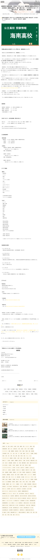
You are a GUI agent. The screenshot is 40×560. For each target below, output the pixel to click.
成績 (29, 451)
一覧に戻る (20, 380)
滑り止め (17, 479)
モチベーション (27, 477)
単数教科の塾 (33, 505)
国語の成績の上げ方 (5, 507)
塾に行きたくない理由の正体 (22, 498)
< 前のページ (4, 380)
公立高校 (2, 376)
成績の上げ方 (34, 484)
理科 (3, 514)
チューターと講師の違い (19, 502)
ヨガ (17, 462)
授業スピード (4, 460)
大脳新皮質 (6, 472)
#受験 (8, 389)
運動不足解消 (24, 462)
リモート (13, 484)
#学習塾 (23, 396)
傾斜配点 (35, 453)
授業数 (33, 458)
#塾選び (23, 394)
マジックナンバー (5, 451)
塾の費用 (19, 491)
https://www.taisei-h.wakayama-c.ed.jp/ (13, 300)
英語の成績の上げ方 (16, 507)
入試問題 (13, 479)
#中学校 (6, 391)
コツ (18, 453)
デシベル (12, 477)
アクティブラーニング (5, 458)
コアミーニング (27, 479)
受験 (8, 448)
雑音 (9, 477)
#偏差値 (29, 389)
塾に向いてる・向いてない (13, 491)
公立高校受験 (4, 453)
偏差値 (21, 446)
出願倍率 (12, 460)
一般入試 (13, 465)
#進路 (17, 389)
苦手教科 (15, 458)
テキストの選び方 (9, 486)
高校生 (22, 448)
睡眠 (9, 451)
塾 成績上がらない (16, 500)
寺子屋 (30, 481)
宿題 (18, 455)
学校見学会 (4, 474)
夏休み (21, 481)
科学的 (25, 474)
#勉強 (32, 394)
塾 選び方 (27, 500)
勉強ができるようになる (33, 462)
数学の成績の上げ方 (22, 505)
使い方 (3, 481)
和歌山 (31, 446)
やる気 (28, 448)
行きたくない (17, 514)
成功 (13, 453)
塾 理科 (21, 507)
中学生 (8, 514)
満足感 (3, 479)
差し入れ (14, 493)
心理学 (18, 458)
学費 (11, 455)
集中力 (25, 458)
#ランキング (5, 394)
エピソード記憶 (19, 472)
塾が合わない (29, 498)
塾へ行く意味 (29, 488)
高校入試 (12, 474)
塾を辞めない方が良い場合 (32, 495)
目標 (8, 453)
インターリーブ (30, 474)
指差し (21, 458)
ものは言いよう (32, 467)
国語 (33, 512)
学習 (15, 474)
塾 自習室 (4, 512)
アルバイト (21, 484)
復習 (16, 455)
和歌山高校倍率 (4, 448)
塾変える (12, 446)
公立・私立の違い (5, 465)
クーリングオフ (30, 486)
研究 (20, 479)
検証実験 (22, 474)
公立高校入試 (15, 448)
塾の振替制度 (22, 500)
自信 (35, 477)
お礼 (17, 493)
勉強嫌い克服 (32, 460)
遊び (36, 460)
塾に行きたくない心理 (13, 498)
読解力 (28, 458)
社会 (5, 514)
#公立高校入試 (29, 391)
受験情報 (16, 460)
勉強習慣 (7, 484)
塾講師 (25, 484)
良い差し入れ (27, 493)
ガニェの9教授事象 (8, 481)
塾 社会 (32, 507)
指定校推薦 (10, 462)
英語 (36, 512)
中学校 (20, 451)
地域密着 (3, 484)
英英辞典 (35, 479)
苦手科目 (26, 465)
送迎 (10, 484)
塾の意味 (9, 488)
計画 (31, 470)
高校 (23, 446)
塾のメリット (4, 488)
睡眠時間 (12, 451)
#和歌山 (35, 394)
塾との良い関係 (21, 493)
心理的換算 (13, 470)
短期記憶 (14, 472)
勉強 (18, 446)
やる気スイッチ (18, 470)
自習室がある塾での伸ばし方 (30, 510)
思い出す (6, 462)
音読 (24, 455)
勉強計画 (23, 470)
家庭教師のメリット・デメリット (7, 493)
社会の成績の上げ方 (5, 510)
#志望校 (23, 391)
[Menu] (38, 1)
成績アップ (5, 414)
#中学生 (25, 389)
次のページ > (36, 380)
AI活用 (21, 486)
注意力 (28, 462)
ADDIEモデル (22, 467)
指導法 (30, 465)
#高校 (34, 391)
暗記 (11, 514)
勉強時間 (32, 448)
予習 (13, 455)
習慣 (33, 446)
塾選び (15, 446)
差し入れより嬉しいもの (5, 495)
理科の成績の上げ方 (26, 507)
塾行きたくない (34, 498)
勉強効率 (3, 477)
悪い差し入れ (32, 493)
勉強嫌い (4, 412)
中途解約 (35, 486)
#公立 (5, 389)
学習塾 (27, 451)
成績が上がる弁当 (26, 502)
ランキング (27, 446)
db (15, 477)
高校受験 (4, 406)
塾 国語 (10, 507)
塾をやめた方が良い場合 (23, 495)
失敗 (16, 453)
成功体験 (14, 462)
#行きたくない (14, 394)
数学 (31, 512)
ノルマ (11, 453)
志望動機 (17, 484)
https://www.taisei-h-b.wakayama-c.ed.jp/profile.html (15, 306)
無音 (7, 477)
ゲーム (27, 455)
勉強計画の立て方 (28, 472)
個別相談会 (8, 474)
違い (30, 458)
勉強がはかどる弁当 (5, 505)
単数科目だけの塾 (11, 505)
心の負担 (13, 467)
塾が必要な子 (24, 488)
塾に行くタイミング (5, 491)
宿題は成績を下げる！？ (14, 512)
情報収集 (34, 474)
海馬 (3, 472)
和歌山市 (3, 446)
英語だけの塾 (28, 505)
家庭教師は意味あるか (25, 491)
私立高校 (10, 465)
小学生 (25, 448)
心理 (3, 462)
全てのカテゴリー (6, 404)
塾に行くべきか (13, 488)
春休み (27, 481)
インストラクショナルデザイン (6, 467)
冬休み (24, 481)
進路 (13, 514)
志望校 (23, 451)
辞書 (23, 479)
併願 (23, 465)
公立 (11, 448)
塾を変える (20, 460)
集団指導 (11, 458)
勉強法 (24, 453)
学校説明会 (34, 472)
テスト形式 (17, 467)
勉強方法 (28, 512)
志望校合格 (16, 451)
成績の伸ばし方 (22, 510)
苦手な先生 (27, 460)
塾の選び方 (4, 486)
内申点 (21, 455)
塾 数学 (17, 505)
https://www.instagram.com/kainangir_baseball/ (9, 88)
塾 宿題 (8, 512)
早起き (3, 455)
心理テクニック (4, 470)
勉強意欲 (10, 479)
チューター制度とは (11, 502)
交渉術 (34, 470)
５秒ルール (27, 453)
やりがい (32, 477)
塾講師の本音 (17, 495)
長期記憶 (10, 472)
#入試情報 (12, 389)
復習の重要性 (29, 484)
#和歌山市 (17, 396)
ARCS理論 (22, 477)
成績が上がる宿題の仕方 (22, 512)
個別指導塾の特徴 (5, 502)
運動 (20, 462)
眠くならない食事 (32, 502)
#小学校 (10, 391)
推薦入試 (17, 465)
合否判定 (9, 470)
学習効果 (13, 481)
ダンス (30, 455)
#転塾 (19, 394)
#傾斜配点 (21, 389)
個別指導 (4, 410)
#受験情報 (34, 389)
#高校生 (15, 391)
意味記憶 (23, 472)
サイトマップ (27, 546)
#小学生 (19, 391)
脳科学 (18, 474)
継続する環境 (25, 486)
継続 (21, 453)
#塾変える (28, 394)
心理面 (24, 460)
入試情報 (32, 453)
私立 (8, 455)
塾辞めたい (4, 500)
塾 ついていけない (9, 500)
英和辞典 (32, 479)
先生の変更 (12, 495)
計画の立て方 (27, 470)
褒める (7, 479)
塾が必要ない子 (19, 488)
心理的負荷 (26, 467)
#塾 (20, 396)
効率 (6, 455)
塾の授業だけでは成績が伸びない (14, 510)
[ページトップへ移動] (38, 537)
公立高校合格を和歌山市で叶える (7, 370)
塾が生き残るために (16, 486)
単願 (20, 465)
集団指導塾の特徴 (32, 500)
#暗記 (9, 394)
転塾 (8, 446)
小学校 (19, 448)
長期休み (17, 481)
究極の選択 (18, 477)
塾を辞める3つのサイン (5, 498)
